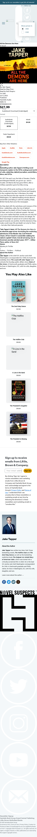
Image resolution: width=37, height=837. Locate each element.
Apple (3, 148)
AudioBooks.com (7, 153)
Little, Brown (4, 820)
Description (4, 165)
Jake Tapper (6, 87)
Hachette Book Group (8, 818)
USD (27, 29)
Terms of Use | (15, 824)
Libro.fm (29, 148)
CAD (27, 32)
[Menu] (3, 23)
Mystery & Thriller (6, 246)
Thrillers (10, 250)
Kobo (21, 148)
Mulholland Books (16, 820)
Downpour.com (24, 157)
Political (18, 250)
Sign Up (28, 471)
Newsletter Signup (6, 816)
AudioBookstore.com (8, 157)
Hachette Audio (5, 100)
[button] (18, 84)
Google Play (5, 162)
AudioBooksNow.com (24, 153)
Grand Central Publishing (25, 818)
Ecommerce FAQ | (5, 824)
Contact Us (32, 824)
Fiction (2, 250)
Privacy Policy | (24, 824)
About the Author (6, 253)
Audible (12, 148)
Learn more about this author (12, 575)
